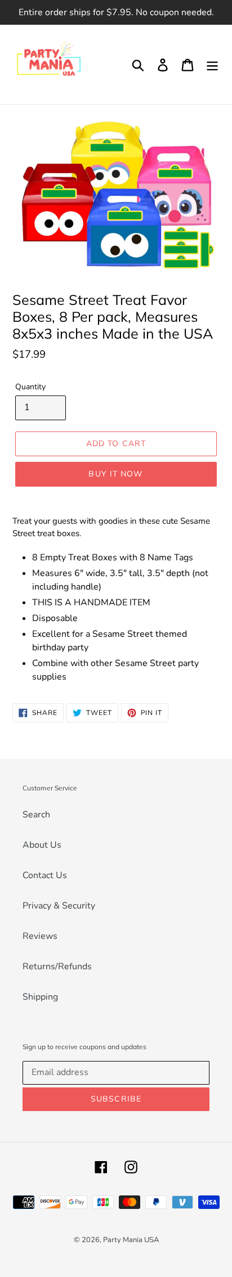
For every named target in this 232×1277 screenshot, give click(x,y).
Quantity (30, 386)
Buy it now (115, 474)
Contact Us (45, 875)
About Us (42, 845)
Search (36, 814)
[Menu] (212, 64)
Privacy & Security (59, 906)
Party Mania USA (131, 1240)
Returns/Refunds (57, 966)
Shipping (40, 997)
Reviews (40, 936)
